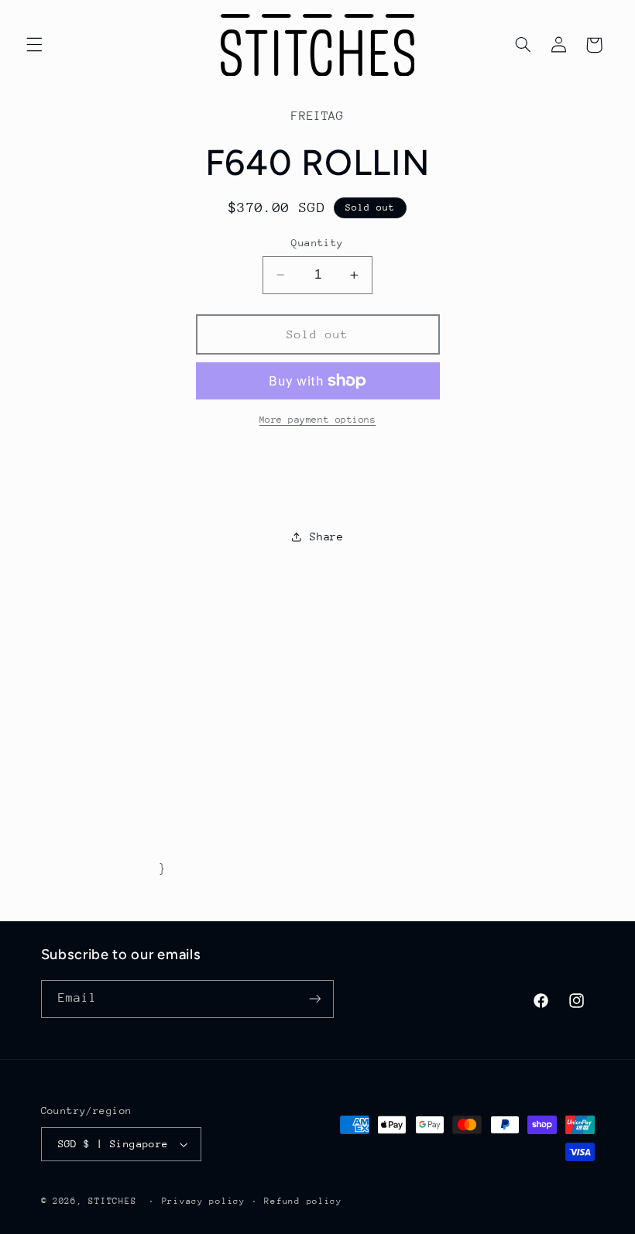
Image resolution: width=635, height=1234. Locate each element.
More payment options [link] (317, 419)
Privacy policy (203, 1201)
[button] (34, 45)
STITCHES (112, 1201)
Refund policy (303, 1201)
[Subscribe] (314, 999)
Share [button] (326, 536)
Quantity (317, 243)
